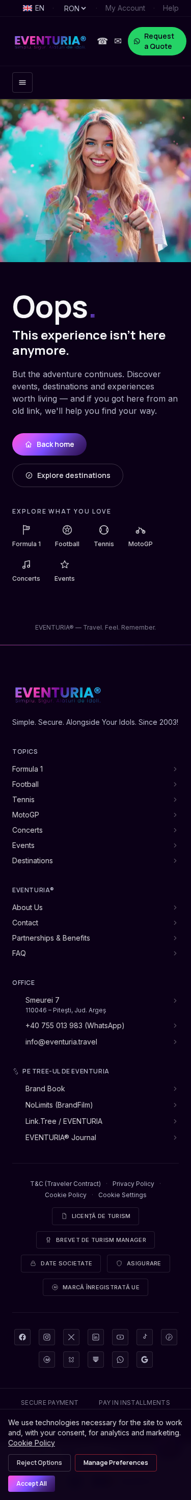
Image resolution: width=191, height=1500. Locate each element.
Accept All (31, 1483)
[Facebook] (22, 1337)
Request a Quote (159, 41)
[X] (71, 1337)
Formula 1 (27, 769)
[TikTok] (145, 1337)
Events (23, 845)
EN (39, 8)
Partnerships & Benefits (51, 937)
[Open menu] (22, 82)
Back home (55, 444)
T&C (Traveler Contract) (65, 1183)
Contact (25, 922)
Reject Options (39, 1462)
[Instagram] (47, 1337)
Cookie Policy (66, 1195)
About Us (27, 907)
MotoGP (25, 814)
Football (25, 784)
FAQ (19, 953)
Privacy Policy (133, 1183)
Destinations (32, 860)
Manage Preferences (116, 1462)
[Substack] (96, 1359)
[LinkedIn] (96, 1337)
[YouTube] (120, 1337)
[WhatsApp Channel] (120, 1359)
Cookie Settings (122, 1195)
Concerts (27, 830)
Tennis (23, 799)
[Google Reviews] (145, 1359)
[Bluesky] (71, 1359)
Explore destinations (74, 475)
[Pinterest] (169, 1337)
